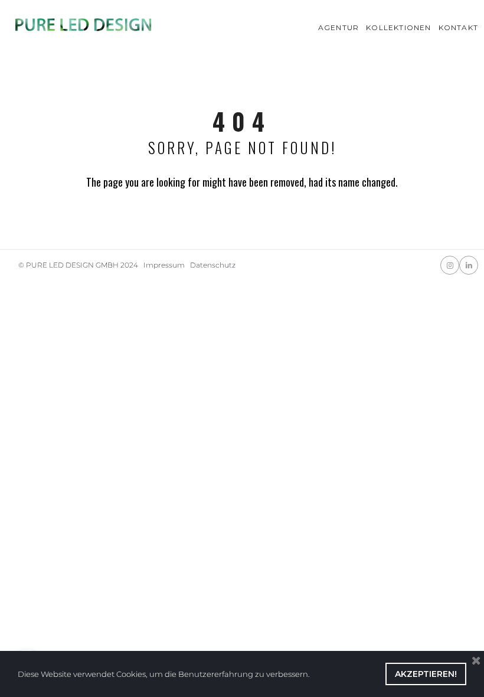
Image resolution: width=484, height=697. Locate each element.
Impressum (164, 264)
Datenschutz (213, 264)
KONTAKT (458, 27)
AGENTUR (338, 27)
